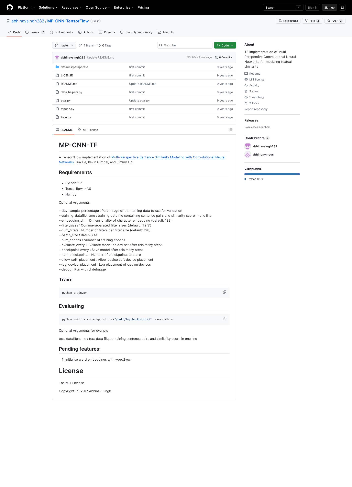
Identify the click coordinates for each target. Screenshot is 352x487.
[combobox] (186, 45)
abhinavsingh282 (27, 21)
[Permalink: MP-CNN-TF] (56, 145)
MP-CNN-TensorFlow (68, 21)
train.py (66, 117)
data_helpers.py (71, 92)
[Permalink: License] (56, 371)
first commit (137, 67)
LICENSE (67, 75)
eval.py (66, 100)
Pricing (143, 7)
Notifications (290, 20)
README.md (69, 83)
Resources (70, 7)
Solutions (46, 7)
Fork (314, 20)
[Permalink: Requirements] (56, 172)
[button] (225, 292)
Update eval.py (139, 100)
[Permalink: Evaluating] (56, 306)
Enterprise (122, 7)
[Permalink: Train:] (56, 279)
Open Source (96, 7)
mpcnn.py (67, 108)
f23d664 (192, 57)
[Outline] (231, 129)
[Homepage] (10, 7)
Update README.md (100, 57)
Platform (25, 7)
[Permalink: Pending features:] (56, 349)
